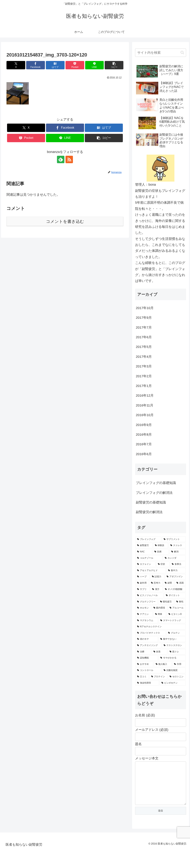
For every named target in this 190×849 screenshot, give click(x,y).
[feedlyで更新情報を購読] (60, 159)
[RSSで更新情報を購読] (69, 159)
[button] (114, 65)
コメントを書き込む (65, 221)
